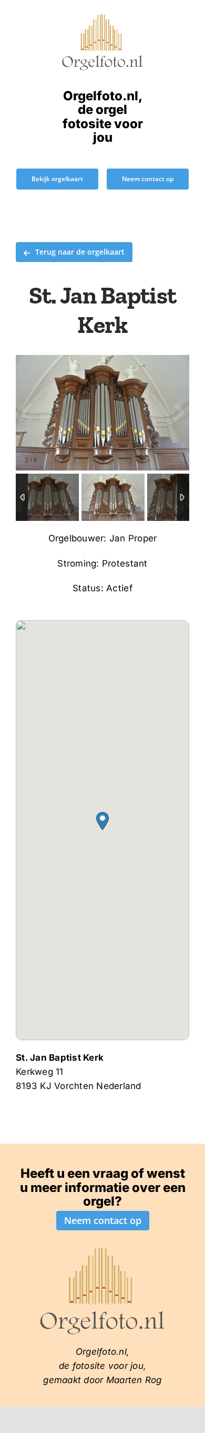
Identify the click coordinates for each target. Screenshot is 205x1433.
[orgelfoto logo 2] (102, 17)
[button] (102, 821)
